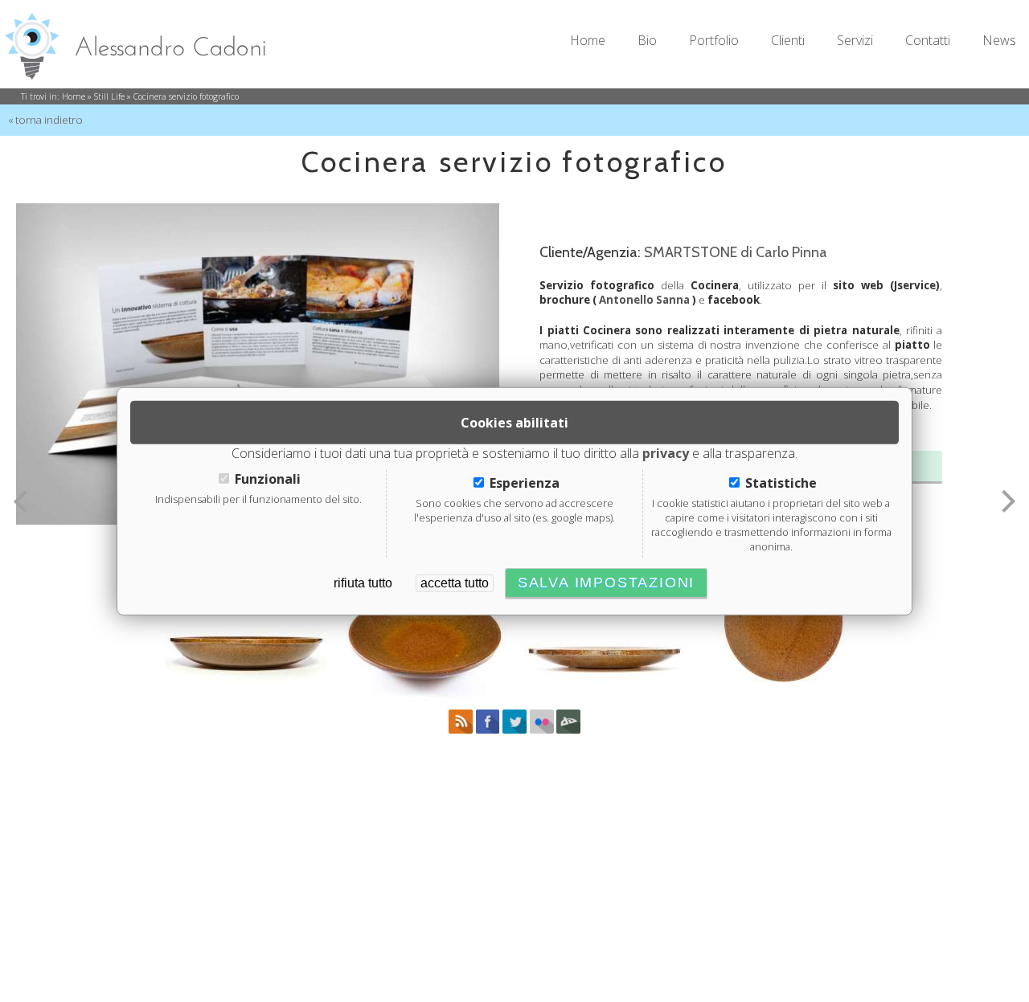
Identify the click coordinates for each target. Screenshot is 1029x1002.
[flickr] (542, 729)
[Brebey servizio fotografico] (20, 501)
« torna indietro (45, 119)
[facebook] (488, 729)
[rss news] (461, 729)
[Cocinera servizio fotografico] (246, 620)
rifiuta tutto (363, 583)
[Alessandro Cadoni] (144, 40)
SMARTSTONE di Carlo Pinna (735, 252)
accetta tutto (454, 583)
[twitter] (514, 729)
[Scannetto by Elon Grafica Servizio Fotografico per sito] (1009, 501)
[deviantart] (568, 729)
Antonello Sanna (644, 299)
